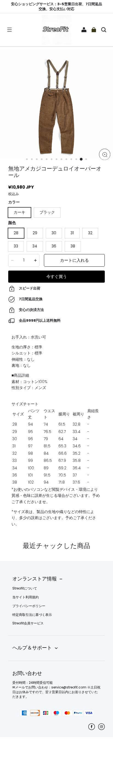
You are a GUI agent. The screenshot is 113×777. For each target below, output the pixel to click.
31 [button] (72, 233)
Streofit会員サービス (28, 623)
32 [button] (90, 233)
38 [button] (72, 246)
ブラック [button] (47, 212)
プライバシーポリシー (28, 606)
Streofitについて (24, 588)
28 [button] (16, 233)
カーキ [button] (19, 212)
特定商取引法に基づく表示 (32, 615)
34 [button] (34, 246)
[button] (9, 30)
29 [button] (35, 233)
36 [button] (54, 246)
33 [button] (16, 246)
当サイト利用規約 (25, 597)
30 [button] (54, 233)
